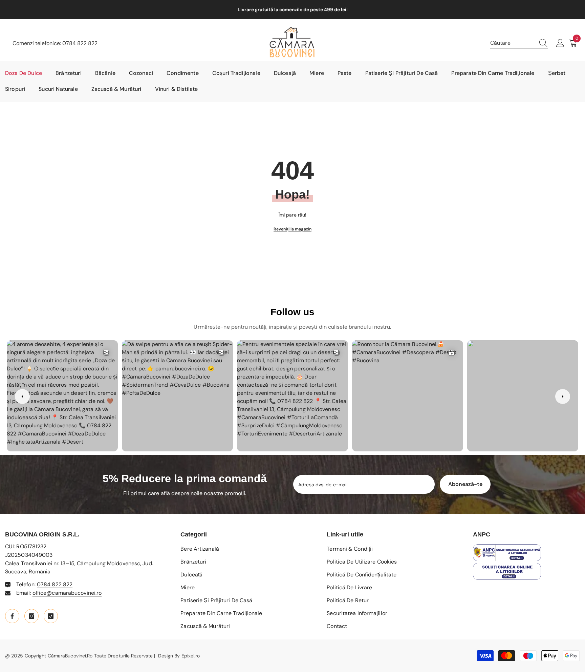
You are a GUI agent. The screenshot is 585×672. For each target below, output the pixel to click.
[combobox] (512, 43)
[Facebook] (12, 616)
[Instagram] (31, 616)
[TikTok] (51, 616)
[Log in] (560, 43)
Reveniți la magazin (292, 229)
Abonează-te (465, 484)
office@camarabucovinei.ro (67, 592)
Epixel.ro (190, 656)
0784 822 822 (80, 43)
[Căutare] (519, 43)
